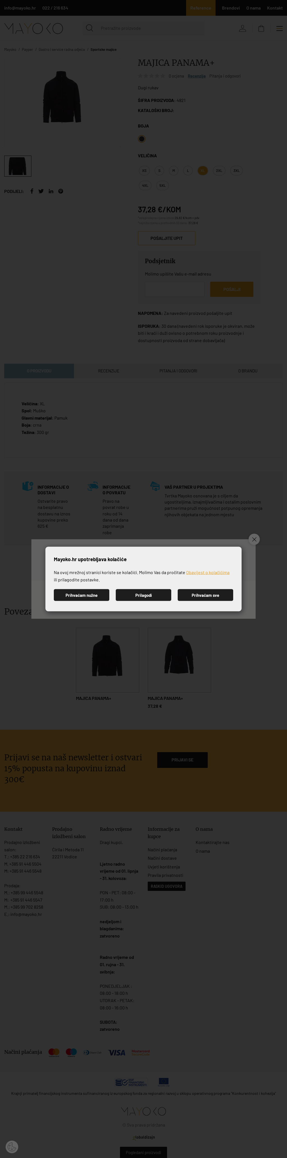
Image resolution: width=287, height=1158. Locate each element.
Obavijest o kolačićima (208, 572)
